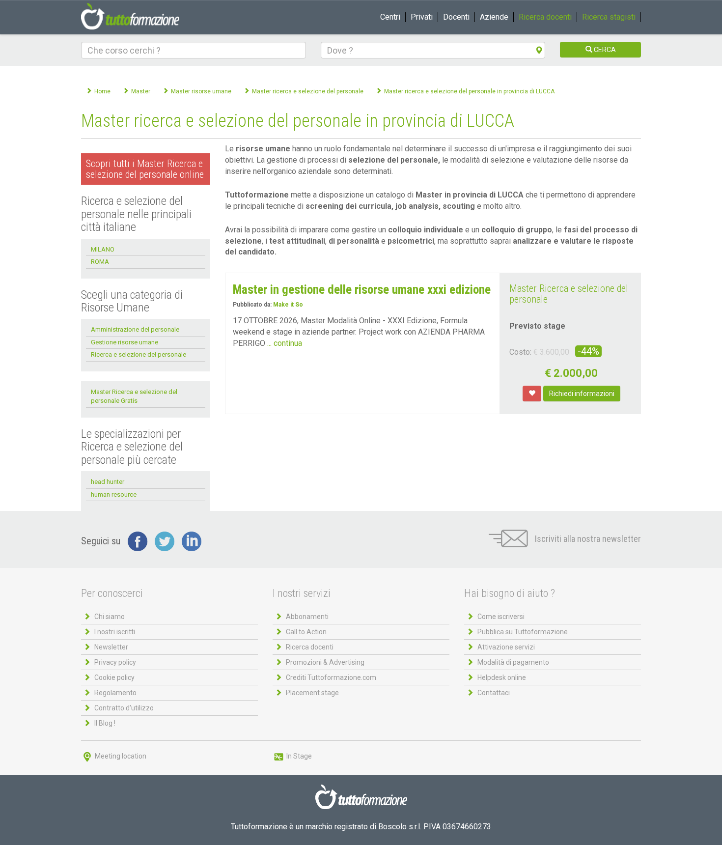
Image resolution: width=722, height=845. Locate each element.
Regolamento (115, 693)
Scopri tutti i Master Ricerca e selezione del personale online (145, 169)
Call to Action (306, 632)
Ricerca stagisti (609, 17)
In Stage (298, 756)
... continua (284, 343)
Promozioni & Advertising (325, 662)
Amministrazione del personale (135, 329)
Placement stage (312, 693)
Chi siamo (109, 616)
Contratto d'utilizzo (124, 708)
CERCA (604, 50)
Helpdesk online (501, 677)
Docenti (456, 17)
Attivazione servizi (506, 647)
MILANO (102, 249)
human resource (114, 494)
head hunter (107, 481)
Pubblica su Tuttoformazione (522, 632)
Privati (422, 17)
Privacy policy (115, 662)
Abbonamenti (307, 616)
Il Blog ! (104, 723)
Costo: (520, 352)
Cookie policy (114, 677)
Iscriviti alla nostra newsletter (587, 539)
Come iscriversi (501, 616)
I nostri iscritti (114, 632)
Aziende (494, 17)
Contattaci (493, 693)
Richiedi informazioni (581, 393)
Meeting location (119, 756)
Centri (390, 17)
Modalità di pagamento (513, 662)
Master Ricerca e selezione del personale (568, 293)
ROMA (100, 261)
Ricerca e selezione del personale (138, 354)
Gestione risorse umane (124, 342)
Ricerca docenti (545, 17)
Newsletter (111, 647)
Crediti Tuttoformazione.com (331, 677)
